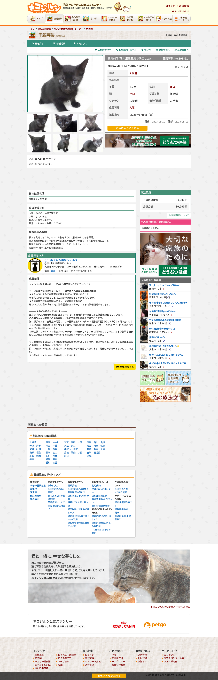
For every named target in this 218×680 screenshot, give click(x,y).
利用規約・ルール (128, 49)
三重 (55, 462)
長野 (55, 449)
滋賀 (66, 442)
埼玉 (48, 445)
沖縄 (89, 455)
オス (172, 87)
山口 (66, 455)
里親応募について (56, 502)
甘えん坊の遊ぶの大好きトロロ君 (165, 320)
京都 (73, 442)
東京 (48, 442)
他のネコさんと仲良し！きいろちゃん (166, 354)
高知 (89, 445)
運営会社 (142, 654)
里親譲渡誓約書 (99, 495)
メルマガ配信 (170, 661)
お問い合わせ (118, 664)
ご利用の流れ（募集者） (78, 488)
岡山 (73, 452)
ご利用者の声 (104, 49)
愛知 (48, 462)
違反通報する (127, 366)
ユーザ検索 (63, 661)
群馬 (31, 459)
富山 (55, 452)
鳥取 (75, 449)
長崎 (89, 449)
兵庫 (66, 445)
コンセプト (169, 654)
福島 (38, 452)
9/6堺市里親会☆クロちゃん (162, 311)
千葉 (55, 445)
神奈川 (56, 442)
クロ (132, 94)
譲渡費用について (180, 215)
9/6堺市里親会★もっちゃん (162, 294)
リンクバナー (118, 661)
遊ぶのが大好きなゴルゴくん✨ (164, 346)
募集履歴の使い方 (76, 492)
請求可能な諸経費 (101, 505)
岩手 (38, 445)
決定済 (33, 492)
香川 (96, 442)
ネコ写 (38, 658)
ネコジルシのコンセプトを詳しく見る (171, 606)
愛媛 (102, 442)
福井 (55, 455)
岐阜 (48, 459)
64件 (52, 271)
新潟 (48, 452)
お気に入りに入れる (109, 676)
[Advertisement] (109, 178)
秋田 (38, 449)
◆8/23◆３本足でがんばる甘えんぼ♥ (167, 363)
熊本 (96, 449)
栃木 (38, 455)
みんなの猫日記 (42, 661)
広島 (80, 452)
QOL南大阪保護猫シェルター (62, 260)
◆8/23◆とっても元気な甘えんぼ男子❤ (168, 302)
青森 (31, 445)
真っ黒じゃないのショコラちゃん (164, 285)
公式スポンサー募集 (174, 658)
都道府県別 (35, 495)
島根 (66, 452)
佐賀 (102, 445)
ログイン (170, 6)
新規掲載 (60, 43)
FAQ (114, 654)
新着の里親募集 (38, 485)
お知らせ (142, 661)
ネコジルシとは (182, 11)
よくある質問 (121, 492)
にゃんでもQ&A (43, 664)
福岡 (96, 445)
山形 (31, 452)
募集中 (33, 488)
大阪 (132, 107)
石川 (48, 455)
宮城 (31, 449)
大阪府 (133, 73)
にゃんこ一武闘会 (67, 654)
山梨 (48, 449)
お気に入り (82, 43)
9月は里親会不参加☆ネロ (162, 328)
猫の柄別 (34, 499)
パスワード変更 (93, 661)
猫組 (60, 664)
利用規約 (96, 485)
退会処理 (89, 664)
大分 (102, 449)
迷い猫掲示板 (41, 668)
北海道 (32, 442)
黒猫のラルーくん (157, 337)
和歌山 (67, 449)
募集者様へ (164, 49)
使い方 (147, 49)
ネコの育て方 (64, 658)
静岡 (55, 459)
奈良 (73, 445)
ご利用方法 (117, 658)
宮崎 (89, 452)
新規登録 (184, 6)
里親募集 (39, 654)
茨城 (31, 455)
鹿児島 (97, 452)
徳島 (89, 442)
